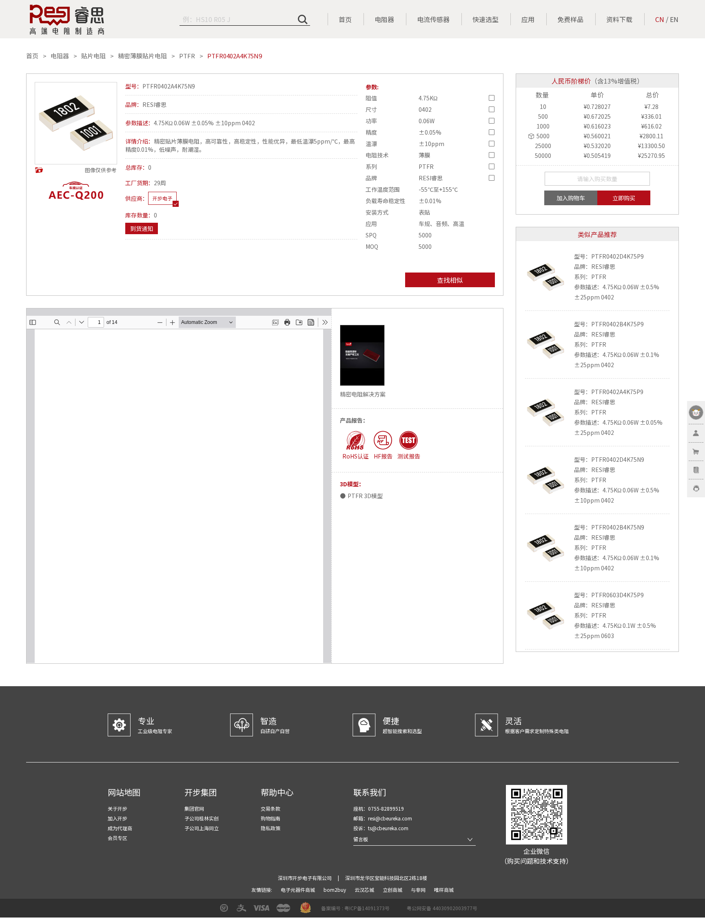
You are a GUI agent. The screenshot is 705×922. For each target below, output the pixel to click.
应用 (527, 19)
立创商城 (393, 889)
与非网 (419, 889)
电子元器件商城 (298, 889)
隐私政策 (270, 827)
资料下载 (619, 19)
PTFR (187, 56)
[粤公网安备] (401, 910)
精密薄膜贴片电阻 (142, 56)
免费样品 (570, 19)
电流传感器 (433, 19)
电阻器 (384, 19)
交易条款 (270, 808)
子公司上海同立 (201, 827)
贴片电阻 (93, 56)
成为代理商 (120, 827)
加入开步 (117, 818)
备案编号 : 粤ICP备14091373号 (355, 907)
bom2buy (335, 889)
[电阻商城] (67, 19)
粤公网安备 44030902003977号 (442, 907)
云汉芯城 (365, 889)
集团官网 (194, 808)
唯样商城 (444, 889)
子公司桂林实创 (201, 818)
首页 (345, 19)
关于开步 (117, 808)
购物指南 (270, 818)
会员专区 (117, 837)
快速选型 (485, 19)
